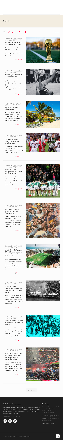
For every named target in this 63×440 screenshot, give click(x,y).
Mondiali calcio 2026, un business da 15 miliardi (13, 43)
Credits (28, 436)
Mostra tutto (56, 32)
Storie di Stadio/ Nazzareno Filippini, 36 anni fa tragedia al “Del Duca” (13, 289)
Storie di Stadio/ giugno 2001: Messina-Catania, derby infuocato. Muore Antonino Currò (13, 253)
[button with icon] (5, 421)
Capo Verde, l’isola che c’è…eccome (13, 108)
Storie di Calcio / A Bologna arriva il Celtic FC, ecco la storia (13, 171)
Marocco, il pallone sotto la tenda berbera (14, 75)
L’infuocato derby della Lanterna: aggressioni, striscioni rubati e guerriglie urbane (13, 356)
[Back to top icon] (58, 436)
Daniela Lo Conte (18, 71)
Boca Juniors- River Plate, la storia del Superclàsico (12, 211)
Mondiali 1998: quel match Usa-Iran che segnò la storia (12, 141)
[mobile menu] (4, 12)
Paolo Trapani (17, 38)
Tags (20, 32)
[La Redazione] (31, 5)
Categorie (12, 32)
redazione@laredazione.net (17, 417)
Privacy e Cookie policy (48, 423)
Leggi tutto (19, 59)
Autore (28, 32)
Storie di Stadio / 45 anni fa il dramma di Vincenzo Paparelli (14, 322)
